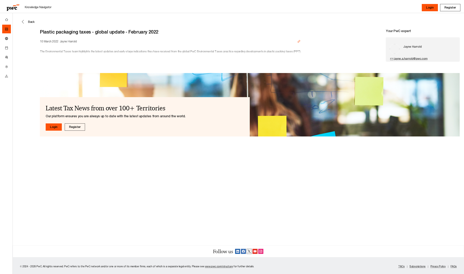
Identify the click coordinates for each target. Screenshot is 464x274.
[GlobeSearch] (6, 38)
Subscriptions (417, 266)
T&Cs (401, 266)
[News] (6, 29)
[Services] (6, 66)
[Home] (6, 19)
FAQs (454, 266)
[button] (430, 7)
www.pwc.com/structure (219, 266)
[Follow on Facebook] (243, 251)
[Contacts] (6, 76)
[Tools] (6, 57)
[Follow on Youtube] (255, 251)
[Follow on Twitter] (249, 251)
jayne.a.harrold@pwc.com (411, 58)
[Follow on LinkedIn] (237, 251)
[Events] (6, 47)
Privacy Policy (438, 266)
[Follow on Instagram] (260, 251)
